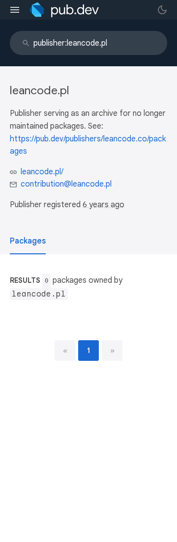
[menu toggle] (15, 10)
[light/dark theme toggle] (162, 10)
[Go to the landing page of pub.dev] (64, 9)
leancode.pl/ (42, 172)
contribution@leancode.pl (66, 184)
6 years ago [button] (103, 205)
